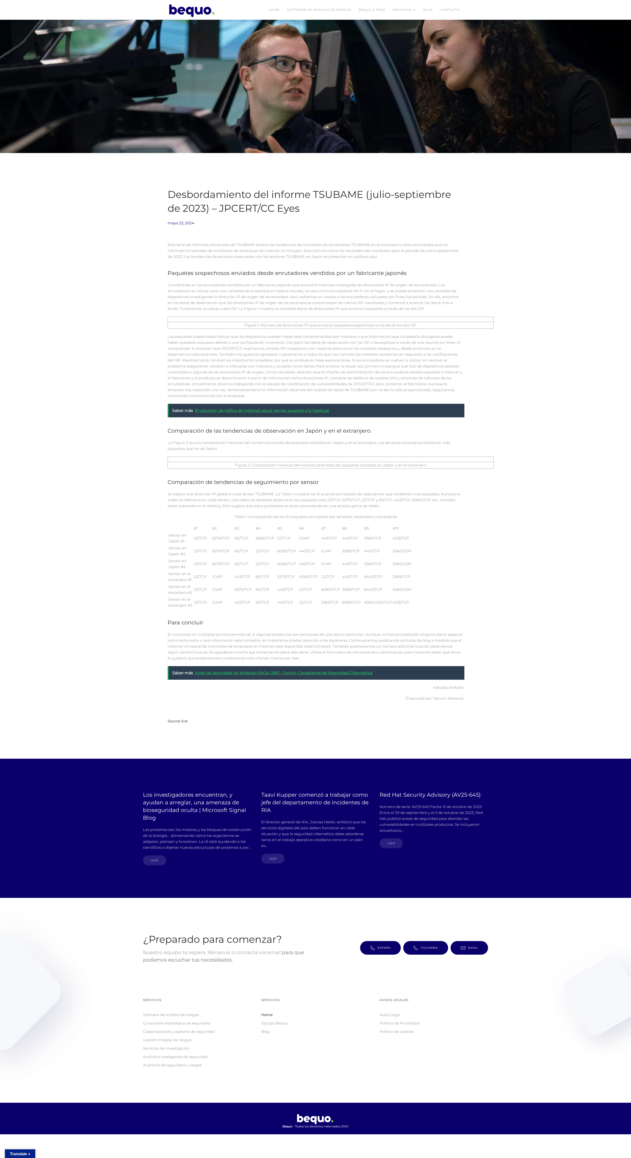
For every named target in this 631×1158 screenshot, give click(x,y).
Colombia (429, 947)
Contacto (450, 10)
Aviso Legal (390, 1014)
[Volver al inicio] (193, 10)
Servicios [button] (402, 10)
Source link (178, 721)
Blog (428, 10)
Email (473, 947)
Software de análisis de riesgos (319, 10)
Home (274, 10)
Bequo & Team (372, 10)
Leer (154, 860)
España (384, 947)
